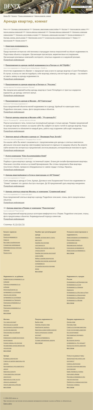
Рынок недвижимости (25, 16)
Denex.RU (7, 16)
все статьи (38, 271)
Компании (7, 235)
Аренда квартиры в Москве (12, 385)
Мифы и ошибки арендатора (44, 258)
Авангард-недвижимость (16, 46)
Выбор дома (39, 322)
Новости (6, 240)
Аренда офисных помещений (35, 32)
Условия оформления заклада (45, 340)
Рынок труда (8, 253)
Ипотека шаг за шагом (11, 325)
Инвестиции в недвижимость (76, 250)
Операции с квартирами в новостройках (46, 29)
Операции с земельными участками (53, 35)
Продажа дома (71, 325)
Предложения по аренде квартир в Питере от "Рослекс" (30, 84)
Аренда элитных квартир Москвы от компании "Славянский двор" (35, 192)
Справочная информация (12, 245)
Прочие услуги (20, 40)
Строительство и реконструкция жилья (57, 38)
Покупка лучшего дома (42, 325)
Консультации (8, 40)
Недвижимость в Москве (74, 300)
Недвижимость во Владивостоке (77, 282)
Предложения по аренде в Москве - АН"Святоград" (28, 101)
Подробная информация (14, 60)
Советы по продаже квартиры (76, 327)
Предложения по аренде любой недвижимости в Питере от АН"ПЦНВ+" (38, 65)
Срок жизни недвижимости (75, 248)
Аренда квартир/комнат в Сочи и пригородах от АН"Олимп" (32, 175)
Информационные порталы (13, 248)
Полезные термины (73, 385)
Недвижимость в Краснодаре (76, 295)
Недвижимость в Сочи (74, 285)
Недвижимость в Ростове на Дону (77, 292)
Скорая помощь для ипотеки (13, 343)
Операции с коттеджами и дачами (27, 35)
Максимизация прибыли (74, 245)
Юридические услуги (35, 38)
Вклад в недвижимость (42, 338)
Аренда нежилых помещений (13, 32)
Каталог (14, 16)
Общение (7, 250)
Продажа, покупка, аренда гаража (14, 38)
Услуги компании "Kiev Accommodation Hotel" (26, 156)
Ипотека (64, 29)
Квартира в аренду (10, 371)
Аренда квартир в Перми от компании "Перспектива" (30, 208)
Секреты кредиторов (73, 364)
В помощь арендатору (11, 358)
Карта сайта (8, 404)
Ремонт (75, 38)
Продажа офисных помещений (59, 32)
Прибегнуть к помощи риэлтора (77, 382)
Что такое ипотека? (10, 322)
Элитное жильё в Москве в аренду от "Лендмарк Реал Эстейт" (33, 137)
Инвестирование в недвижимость (77, 237)
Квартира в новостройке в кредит (46, 330)
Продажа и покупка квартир (20, 29)
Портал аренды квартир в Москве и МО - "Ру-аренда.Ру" (30, 117)
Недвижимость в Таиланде (12, 300)
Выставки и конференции (12, 242)
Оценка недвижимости (75, 35)
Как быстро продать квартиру (76, 345)
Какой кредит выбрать (42, 327)
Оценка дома (71, 322)
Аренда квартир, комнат (42, 16)
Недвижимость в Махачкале (76, 298)
